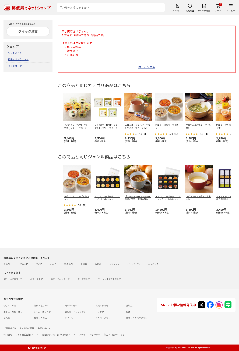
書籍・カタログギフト (136, 317)
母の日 (6, 264)
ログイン (177, 10)
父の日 (39, 264)
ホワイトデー (154, 264)
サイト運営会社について (26, 334)
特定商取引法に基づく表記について (59, 334)
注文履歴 (190, 10)
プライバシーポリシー (89, 334)
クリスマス (114, 264)
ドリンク (100, 311)
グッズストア (15, 66)
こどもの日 (23, 264)
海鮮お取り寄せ (41, 305)
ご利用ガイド (9, 328)
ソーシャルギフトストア (109, 278)
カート (218, 10)
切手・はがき (9, 305)
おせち (98, 264)
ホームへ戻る (146, 67)
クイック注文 (204, 10)
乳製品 (129, 305)
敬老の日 (68, 264)
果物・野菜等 (102, 305)
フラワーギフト (103, 317)
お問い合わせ (44, 328)
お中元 (53, 264)
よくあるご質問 (27, 328)
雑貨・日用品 (40, 317)
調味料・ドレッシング (75, 311)
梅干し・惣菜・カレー (13, 311)
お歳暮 (84, 264)
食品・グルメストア (60, 278)
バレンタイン (133, 264)
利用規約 (7, 334)
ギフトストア (15, 52)
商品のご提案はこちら (114, 334)
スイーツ (69, 317)
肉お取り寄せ (71, 305)
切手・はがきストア (18, 59)
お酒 (128, 311)
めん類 (6, 317)
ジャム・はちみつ (42, 311)
